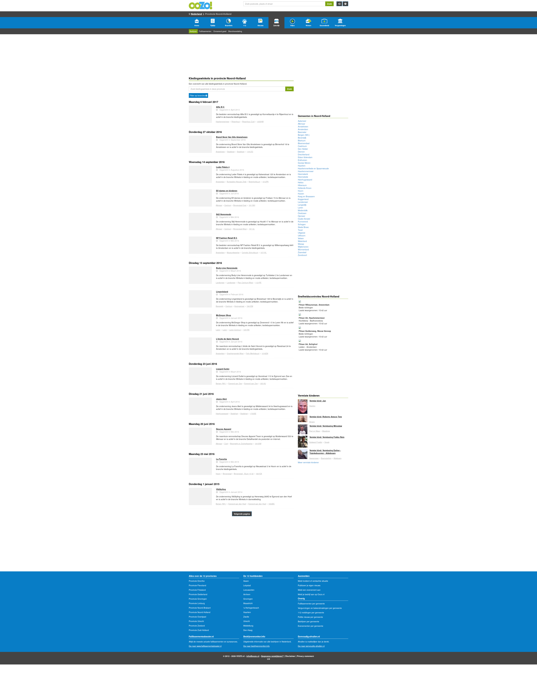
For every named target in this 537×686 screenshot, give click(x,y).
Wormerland (303, 249)
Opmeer (301, 216)
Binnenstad (227, 473)
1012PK (265, 181)
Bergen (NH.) (221, 383)
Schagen (302, 224)
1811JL (252, 229)
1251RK (246, 330)
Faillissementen (205, 31)
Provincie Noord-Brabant (200, 607)
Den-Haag (247, 630)
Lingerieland (222, 291)
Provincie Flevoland (197, 585)
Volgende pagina (242, 513)
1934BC (271, 504)
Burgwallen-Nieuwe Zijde (236, 181)
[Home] (201, 5)
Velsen (301, 238)
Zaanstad (302, 252)
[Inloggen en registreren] (339, 3)
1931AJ (263, 383)
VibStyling (221, 489)
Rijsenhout (235, 121)
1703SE (253, 413)
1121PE (258, 282)
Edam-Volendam (305, 157)
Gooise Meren (304, 162)
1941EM (250, 306)
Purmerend (303, 221)
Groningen (248, 598)
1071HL (263, 252)
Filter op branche (197, 95)
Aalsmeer (302, 121)
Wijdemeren (303, 246)
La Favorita (221, 459)
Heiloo (300, 182)
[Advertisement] (241, 549)
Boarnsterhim (326, 458)
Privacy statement (305, 656)
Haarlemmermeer (222, 121)
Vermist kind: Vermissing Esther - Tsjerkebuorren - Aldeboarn (325, 452)
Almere (312, 422)
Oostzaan (302, 213)
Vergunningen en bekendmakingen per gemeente (320, 608)
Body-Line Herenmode (226, 268)
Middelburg (248, 625)
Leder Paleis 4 (222, 167)
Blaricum (302, 140)
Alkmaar (219, 205)
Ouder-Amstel (304, 218)
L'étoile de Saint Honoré (227, 338)
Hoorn (218, 473)
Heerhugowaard (222, 413)
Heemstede (303, 176)
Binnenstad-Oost (239, 205)
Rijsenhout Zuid (248, 121)
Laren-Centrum (235, 330)
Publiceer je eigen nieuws (309, 585)
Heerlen (312, 406)
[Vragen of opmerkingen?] (345, 3)
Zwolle (246, 616)
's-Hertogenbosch (251, 607)
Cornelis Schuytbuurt (250, 252)
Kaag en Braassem (306, 196)
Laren (218, 330)
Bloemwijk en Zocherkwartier (241, 443)
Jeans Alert (221, 399)
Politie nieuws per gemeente (310, 617)
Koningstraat (239, 306)
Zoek (329, 3)
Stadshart (231, 151)
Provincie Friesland (197, 589)
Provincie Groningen (198, 598)
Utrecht (246, 621)
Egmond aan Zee (235, 383)
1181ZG (250, 151)
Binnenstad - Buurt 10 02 (244, 473)
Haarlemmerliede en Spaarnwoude (313, 168)
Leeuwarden (248, 589)
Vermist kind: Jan (317, 400)
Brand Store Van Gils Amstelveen (232, 137)
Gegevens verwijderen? (272, 656)
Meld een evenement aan (309, 589)
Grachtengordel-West (235, 353)
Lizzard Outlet (222, 368)
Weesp (301, 244)
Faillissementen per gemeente (311, 603)
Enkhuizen (302, 160)
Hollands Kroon (304, 188)
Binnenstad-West (240, 229)
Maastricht (248, 603)
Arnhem (246, 594)
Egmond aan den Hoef (237, 504)
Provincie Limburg (197, 603)
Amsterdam (220, 181)
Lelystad (247, 585)
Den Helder (303, 148)
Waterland (302, 241)
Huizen (301, 193)
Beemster (302, 132)
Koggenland (303, 199)
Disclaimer (290, 656)
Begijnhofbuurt (254, 181)
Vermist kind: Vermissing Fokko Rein (326, 437)
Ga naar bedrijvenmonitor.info (256, 646)
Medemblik (303, 210)
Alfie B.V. (220, 107)
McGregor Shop (223, 315)
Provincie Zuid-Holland (199, 630)
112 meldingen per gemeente (311, 612)
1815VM (258, 443)
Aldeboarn (337, 458)
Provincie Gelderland (198, 594)
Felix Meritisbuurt (252, 353)
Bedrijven (193, 31)
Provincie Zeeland (197, 625)
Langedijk (302, 204)
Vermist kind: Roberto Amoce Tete (325, 416)
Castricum (302, 146)
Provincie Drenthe (197, 580)
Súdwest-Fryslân (315, 442)
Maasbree (326, 431)
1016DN (265, 353)
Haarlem (301, 165)
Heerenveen (314, 458)
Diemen (301, 151)
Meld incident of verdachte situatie (313, 580)
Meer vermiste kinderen (308, 462)
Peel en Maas (314, 431)
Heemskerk (303, 174)
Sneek (326, 442)
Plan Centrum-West (245, 282)
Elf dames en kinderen (226, 190)
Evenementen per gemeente (310, 626)
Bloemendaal (303, 143)
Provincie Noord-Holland (199, 612)
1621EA (259, 473)
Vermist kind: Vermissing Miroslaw (325, 425)
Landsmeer (220, 282)
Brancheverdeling (235, 31)
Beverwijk (219, 306)
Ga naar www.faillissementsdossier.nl (205, 646)
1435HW (260, 121)
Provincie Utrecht (196, 621)
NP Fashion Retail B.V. (226, 237)
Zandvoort (302, 255)
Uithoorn (301, 235)
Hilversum (302, 185)
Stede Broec (303, 227)
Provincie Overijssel (197, 616)
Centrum (227, 205)
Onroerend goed (219, 31)
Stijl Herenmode (223, 214)
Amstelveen (220, 151)
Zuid (226, 443)
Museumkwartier (233, 252)
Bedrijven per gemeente (308, 621)
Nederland (196, 14)
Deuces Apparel (223, 429)
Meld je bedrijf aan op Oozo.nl (311, 594)
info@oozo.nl (252, 656)
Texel (300, 230)
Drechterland (303, 154)
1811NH (252, 205)
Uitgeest (301, 232)
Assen (246, 580)
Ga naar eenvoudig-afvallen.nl (311, 646)
